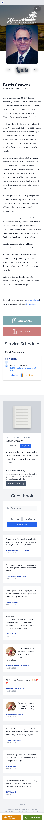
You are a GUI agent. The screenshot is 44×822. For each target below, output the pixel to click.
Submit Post (22, 524)
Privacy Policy (15, 811)
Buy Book (25, 446)
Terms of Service (28, 811)
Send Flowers (30, 375)
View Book (12, 446)
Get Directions (13, 375)
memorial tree (32, 299)
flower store (30, 303)
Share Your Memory (16, 483)
